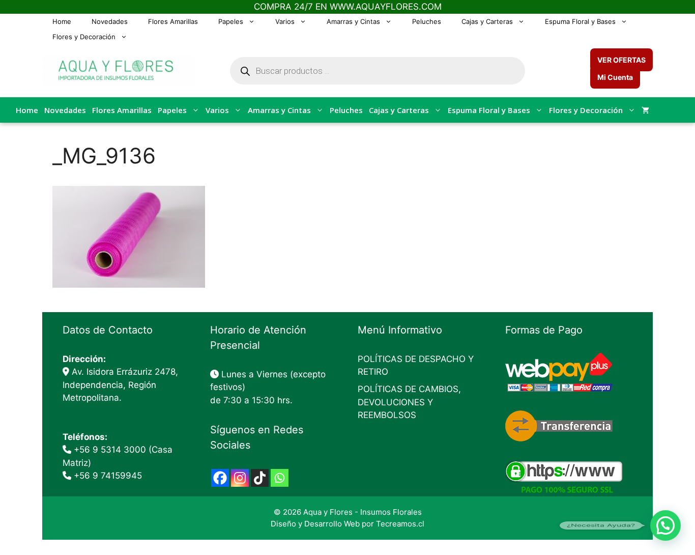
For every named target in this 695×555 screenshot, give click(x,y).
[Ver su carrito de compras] (645, 110)
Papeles (230, 21)
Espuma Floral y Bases (580, 21)
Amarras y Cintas (353, 21)
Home (61, 21)
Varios (285, 21)
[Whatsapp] (279, 478)
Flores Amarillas (173, 21)
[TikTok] (260, 478)
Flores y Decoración (83, 37)
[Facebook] (220, 478)
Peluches (426, 21)
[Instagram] (240, 478)
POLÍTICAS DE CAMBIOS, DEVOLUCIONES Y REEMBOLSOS (409, 402)
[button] (665, 525)
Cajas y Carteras (487, 21)
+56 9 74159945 (108, 475)
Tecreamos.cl (400, 524)
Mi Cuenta (615, 77)
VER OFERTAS (621, 59)
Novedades (110, 21)
